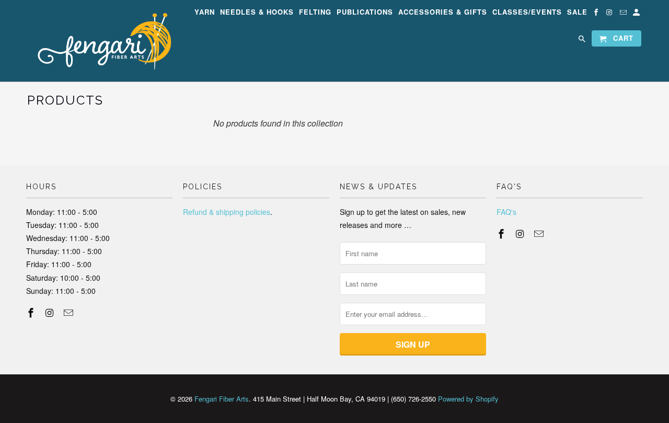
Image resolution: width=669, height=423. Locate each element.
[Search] (583, 41)
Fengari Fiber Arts (221, 399)
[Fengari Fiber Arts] (99, 41)
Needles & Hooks (257, 12)
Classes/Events (527, 12)
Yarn (204, 12)
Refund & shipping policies (226, 212)
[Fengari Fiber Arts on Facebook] (597, 14)
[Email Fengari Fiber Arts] (624, 14)
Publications (365, 12)
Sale (577, 12)
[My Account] (637, 14)
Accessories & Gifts (442, 12)
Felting (315, 12)
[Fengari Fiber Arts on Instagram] (610, 14)
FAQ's (506, 212)
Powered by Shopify (468, 399)
